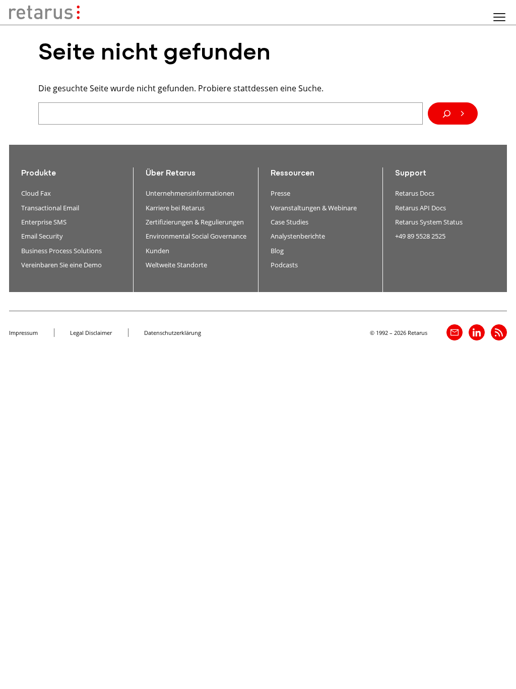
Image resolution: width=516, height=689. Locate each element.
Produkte (38, 173)
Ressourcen (292, 173)
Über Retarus (171, 173)
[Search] (453, 113)
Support (410, 173)
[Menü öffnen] (499, 17)
